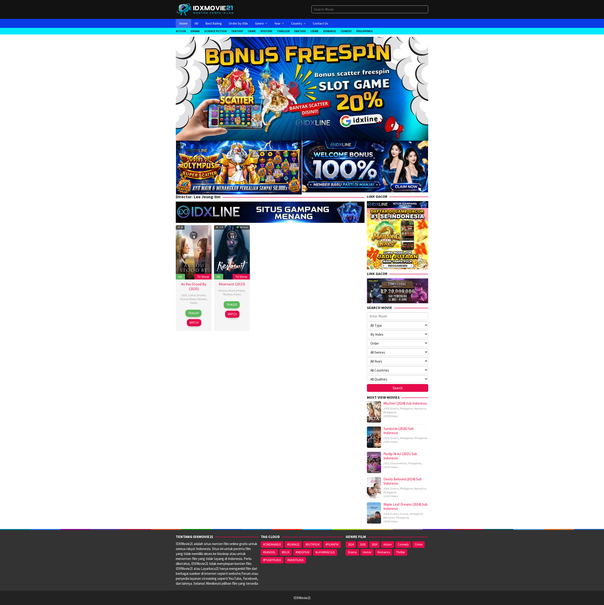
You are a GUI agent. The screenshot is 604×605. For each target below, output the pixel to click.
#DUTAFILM (312, 544)
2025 (184, 295)
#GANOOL (269, 552)
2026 (386, 438)
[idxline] (365, 166)
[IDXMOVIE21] (205, 9)
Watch (194, 323)
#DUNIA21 (293, 544)
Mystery (202, 299)
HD (180, 277)
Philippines (406, 408)
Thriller (400, 552)
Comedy (403, 544)
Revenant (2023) (232, 284)
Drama (201, 295)
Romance (420, 408)
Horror (367, 552)
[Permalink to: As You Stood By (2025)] (194, 252)
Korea (193, 303)
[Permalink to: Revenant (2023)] (232, 252)
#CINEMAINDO (272, 544)
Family (404, 514)
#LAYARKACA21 (325, 552)
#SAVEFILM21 (295, 560)
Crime (192, 295)
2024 (386, 408)
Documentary (398, 463)
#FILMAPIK (332, 544)
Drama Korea (188, 299)
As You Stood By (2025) (193, 286)
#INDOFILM (302, 552)
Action (387, 544)
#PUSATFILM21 (272, 560)
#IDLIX (285, 552)
